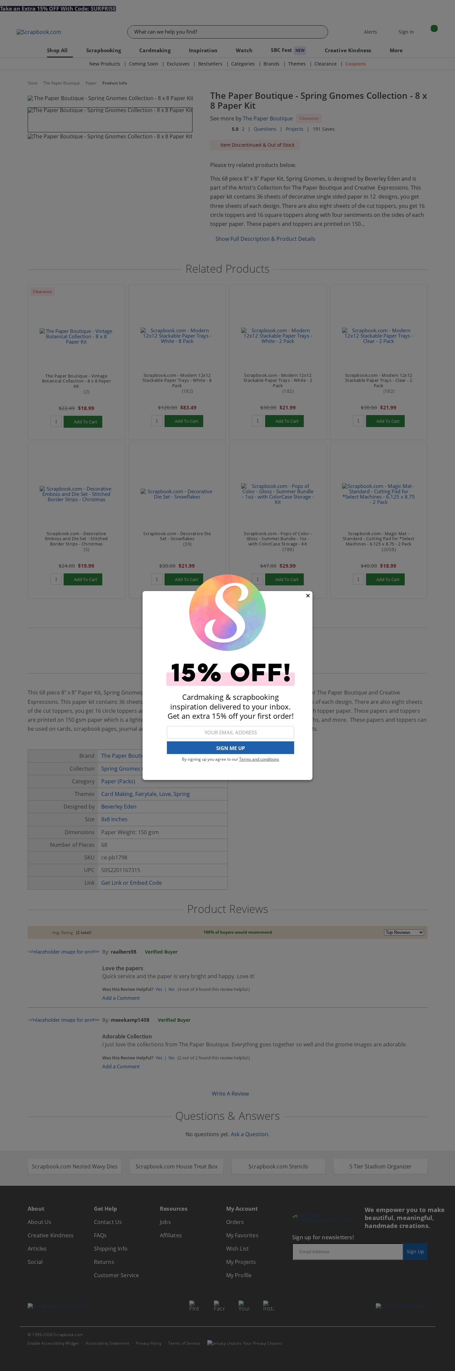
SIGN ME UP (230, 748)
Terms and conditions (259, 759)
